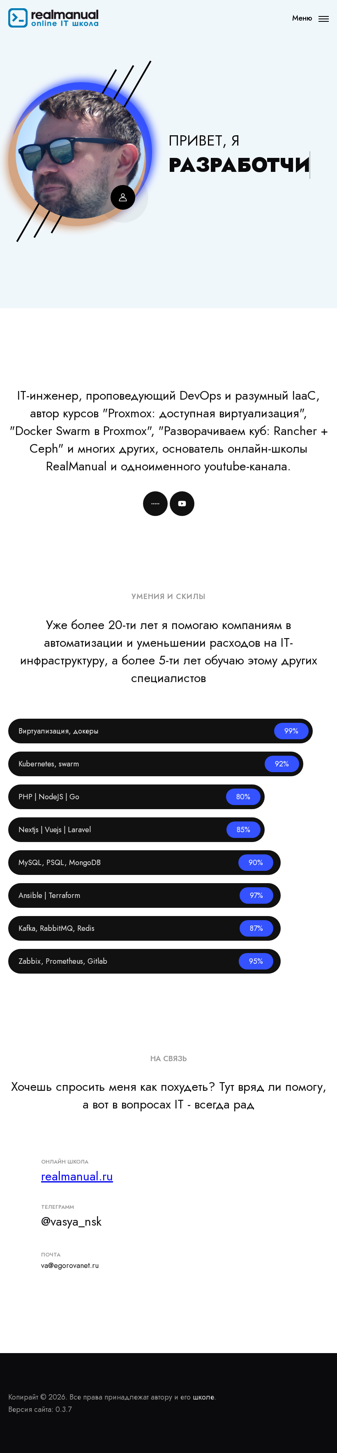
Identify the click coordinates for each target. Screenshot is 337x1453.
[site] (155, 503)
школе (203, 1397)
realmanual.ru (77, 1176)
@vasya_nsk (71, 1221)
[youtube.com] (182, 503)
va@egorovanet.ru (70, 1265)
